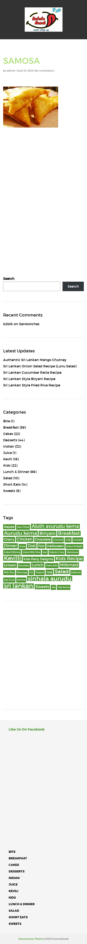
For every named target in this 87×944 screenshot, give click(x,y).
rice (49, 572)
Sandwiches (29, 324)
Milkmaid (69, 565)
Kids (7, 465)
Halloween (55, 546)
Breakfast (11, 427)
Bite (6, 421)
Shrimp (21, 580)
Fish (41, 546)
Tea (53, 587)
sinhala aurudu (49, 578)
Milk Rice (9, 572)
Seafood (76, 572)
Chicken (25, 539)
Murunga (22, 572)
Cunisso (77, 539)
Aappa (9, 527)
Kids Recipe (69, 558)
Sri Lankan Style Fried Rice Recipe (31, 385)
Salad (7, 478)
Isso (45, 552)
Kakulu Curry (56, 552)
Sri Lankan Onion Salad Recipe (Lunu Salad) (40, 366)
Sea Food (9, 580)
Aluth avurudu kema (55, 526)
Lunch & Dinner (16, 472)
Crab (68, 539)
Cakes (8, 434)
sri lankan (18, 585)
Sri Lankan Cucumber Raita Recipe (32, 372)
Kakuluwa (72, 552)
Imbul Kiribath (74, 546)
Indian (8, 446)
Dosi (32, 545)
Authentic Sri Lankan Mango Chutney (35, 360)
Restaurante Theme (30, 938)
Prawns (40, 572)
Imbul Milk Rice (31, 552)
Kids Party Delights (38, 559)
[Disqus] (43, 190)
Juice (7, 453)
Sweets (9, 491)
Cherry (9, 539)
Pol (31, 572)
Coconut (58, 539)
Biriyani (47, 533)
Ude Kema (63, 587)
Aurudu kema (20, 533)
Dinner (10, 545)
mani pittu (52, 565)
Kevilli (12, 558)
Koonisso (24, 565)
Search (9, 278)
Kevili (7, 459)
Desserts (10, 440)
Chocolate (43, 539)
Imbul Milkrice (12, 552)
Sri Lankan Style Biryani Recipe (29, 379)
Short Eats (12, 484)
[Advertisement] (43, 655)
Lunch (38, 565)
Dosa (22, 546)
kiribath (10, 565)
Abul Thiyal (23, 527)
